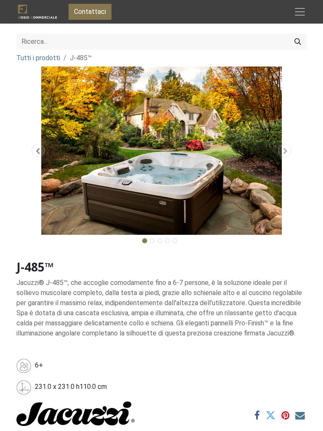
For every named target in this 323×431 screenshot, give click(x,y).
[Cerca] (298, 42)
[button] (38, 151)
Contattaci (90, 12)
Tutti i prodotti (38, 58)
